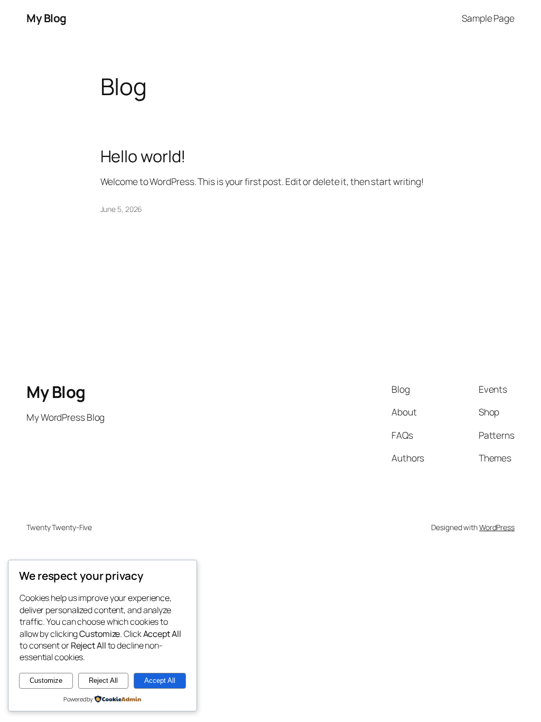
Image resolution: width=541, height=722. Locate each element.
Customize (46, 680)
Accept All (159, 680)
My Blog (46, 18)
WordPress (497, 527)
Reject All (103, 680)
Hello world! (143, 156)
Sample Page (488, 18)
